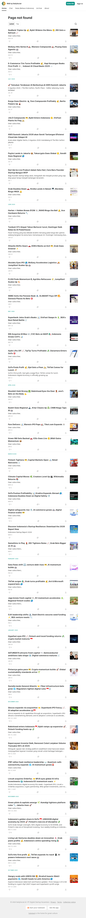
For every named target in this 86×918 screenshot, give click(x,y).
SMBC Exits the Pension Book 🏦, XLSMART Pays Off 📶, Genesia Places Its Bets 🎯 (34, 297)
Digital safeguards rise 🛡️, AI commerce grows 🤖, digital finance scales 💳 (35, 511)
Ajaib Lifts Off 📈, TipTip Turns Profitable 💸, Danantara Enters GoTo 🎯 (37, 352)
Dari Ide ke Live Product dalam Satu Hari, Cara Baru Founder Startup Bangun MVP (36, 171)
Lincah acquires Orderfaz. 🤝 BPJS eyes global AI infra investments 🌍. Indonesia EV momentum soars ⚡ (33, 780)
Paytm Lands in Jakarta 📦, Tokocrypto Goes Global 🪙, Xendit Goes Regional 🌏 (37, 154)
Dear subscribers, (15, 549)
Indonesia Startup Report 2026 (20, 532)
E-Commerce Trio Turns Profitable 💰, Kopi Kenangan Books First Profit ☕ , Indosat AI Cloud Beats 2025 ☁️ (36, 64)
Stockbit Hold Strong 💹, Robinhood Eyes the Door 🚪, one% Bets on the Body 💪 (36, 392)
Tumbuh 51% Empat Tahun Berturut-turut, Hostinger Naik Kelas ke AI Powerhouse (35, 228)
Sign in (80, 3)
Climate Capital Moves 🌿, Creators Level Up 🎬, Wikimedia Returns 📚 (36, 477)
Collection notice (69, 902)
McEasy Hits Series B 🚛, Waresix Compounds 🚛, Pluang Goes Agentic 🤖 (37, 48)
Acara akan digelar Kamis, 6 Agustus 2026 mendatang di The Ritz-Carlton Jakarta (36, 141)
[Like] (9, 41)
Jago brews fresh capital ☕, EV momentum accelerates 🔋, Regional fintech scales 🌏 (36, 599)
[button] (4, 8)
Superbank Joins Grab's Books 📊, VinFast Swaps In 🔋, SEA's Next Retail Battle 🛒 (37, 318)
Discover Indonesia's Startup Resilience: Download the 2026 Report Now (36, 527)
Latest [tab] (11, 24)
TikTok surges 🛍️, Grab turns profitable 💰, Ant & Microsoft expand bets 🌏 (35, 582)
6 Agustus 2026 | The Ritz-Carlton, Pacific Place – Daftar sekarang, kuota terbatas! (36, 89)
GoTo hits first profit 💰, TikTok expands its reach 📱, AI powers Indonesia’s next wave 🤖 (34, 856)
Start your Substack (37, 908)
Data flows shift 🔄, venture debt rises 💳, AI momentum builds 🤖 (34, 566)
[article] (43, 36)
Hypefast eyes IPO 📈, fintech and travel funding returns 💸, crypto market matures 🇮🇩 (36, 637)
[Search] (75, 24)
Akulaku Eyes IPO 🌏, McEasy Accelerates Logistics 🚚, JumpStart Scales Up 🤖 (34, 263)
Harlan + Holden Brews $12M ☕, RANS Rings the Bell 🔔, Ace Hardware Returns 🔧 (36, 211)
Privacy (53, 902)
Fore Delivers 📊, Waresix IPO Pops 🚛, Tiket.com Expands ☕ (36, 424)
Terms (59, 902)
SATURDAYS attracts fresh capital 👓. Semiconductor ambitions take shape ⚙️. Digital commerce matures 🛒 (34, 654)
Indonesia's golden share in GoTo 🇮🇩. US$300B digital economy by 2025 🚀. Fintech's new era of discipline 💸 (34, 820)
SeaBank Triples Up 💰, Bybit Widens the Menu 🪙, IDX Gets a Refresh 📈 (36, 31)
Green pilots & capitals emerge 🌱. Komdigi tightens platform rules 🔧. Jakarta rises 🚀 (37, 803)
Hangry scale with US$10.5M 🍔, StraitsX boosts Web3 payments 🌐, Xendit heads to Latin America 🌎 (33, 877)
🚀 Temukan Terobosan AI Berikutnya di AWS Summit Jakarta (37, 85)
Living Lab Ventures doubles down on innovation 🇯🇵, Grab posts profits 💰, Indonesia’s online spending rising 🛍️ (35, 839)
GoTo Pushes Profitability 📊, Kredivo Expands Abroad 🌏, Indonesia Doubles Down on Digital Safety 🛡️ (35, 494)
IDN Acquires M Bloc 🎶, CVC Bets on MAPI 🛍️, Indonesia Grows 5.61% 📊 (34, 335)
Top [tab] (17, 24)
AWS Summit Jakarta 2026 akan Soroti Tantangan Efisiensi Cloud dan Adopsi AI (36, 135)
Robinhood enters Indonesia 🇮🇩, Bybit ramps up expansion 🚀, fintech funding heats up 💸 (37, 727)
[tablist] (14, 24)
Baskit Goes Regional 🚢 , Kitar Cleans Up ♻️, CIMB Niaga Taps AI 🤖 (37, 409)
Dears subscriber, (14, 768)
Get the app (54, 908)
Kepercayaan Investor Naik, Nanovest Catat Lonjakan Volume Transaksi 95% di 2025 (37, 744)
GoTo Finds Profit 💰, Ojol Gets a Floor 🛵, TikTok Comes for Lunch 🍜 (35, 368)
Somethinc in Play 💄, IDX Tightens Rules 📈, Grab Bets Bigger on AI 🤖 (37, 544)
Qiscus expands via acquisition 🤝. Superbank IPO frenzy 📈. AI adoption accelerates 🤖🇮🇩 (36, 709)
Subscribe (70, 4)
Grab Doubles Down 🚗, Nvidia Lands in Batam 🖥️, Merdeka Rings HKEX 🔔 (35, 190)
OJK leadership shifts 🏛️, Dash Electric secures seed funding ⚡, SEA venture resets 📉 (37, 616)
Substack (32, 913)
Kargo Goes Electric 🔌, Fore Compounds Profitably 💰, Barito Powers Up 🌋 (37, 102)
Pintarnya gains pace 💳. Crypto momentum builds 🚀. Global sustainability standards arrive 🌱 (37, 670)
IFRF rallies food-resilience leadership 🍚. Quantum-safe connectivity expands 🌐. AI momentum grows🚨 (34, 763)
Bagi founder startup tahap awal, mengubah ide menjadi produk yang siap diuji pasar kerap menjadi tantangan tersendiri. (37, 176)
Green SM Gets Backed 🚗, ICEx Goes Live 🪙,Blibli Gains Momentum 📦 (34, 439)
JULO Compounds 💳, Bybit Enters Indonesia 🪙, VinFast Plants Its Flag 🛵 (34, 119)
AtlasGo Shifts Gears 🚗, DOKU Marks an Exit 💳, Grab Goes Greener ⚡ (36, 247)
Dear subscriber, (14, 36)
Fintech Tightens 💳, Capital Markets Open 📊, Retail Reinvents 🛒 (33, 461)
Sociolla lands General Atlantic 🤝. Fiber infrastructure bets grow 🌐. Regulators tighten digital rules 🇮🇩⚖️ (36, 687)
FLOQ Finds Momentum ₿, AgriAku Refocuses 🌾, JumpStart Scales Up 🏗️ (36, 280)
